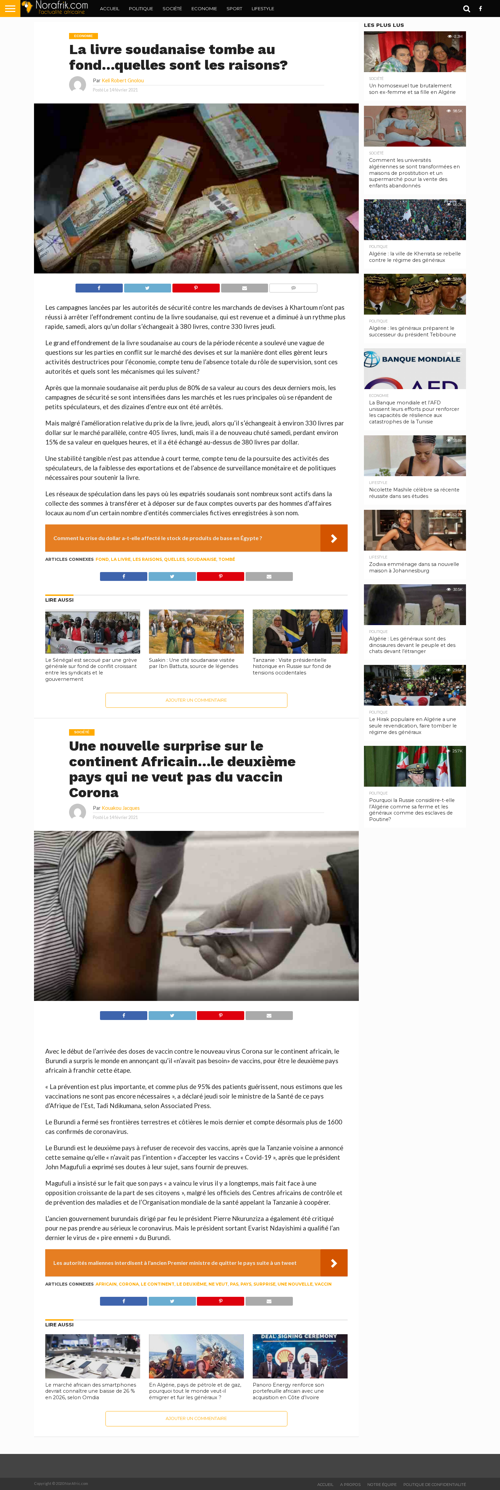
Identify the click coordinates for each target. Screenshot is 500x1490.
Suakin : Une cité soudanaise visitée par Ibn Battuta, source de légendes (193, 663)
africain (106, 1284)
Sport (234, 8)
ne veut (218, 1284)
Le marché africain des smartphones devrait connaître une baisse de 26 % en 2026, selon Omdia (90, 1391)
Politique (141, 8)
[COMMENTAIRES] (293, 286)
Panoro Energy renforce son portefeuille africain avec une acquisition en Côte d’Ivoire (288, 1391)
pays (245, 1284)
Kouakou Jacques (121, 808)
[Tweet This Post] (147, 286)
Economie (204, 8)
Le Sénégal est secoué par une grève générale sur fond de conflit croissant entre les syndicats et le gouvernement (91, 669)
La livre (121, 559)
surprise (264, 1284)
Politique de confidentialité (434, 1484)
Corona (129, 1284)
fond (102, 559)
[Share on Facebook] (99, 286)
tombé (226, 559)
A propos (350, 1484)
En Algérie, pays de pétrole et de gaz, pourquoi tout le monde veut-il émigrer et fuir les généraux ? (195, 1391)
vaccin (323, 1284)
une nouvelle (295, 1284)
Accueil (109, 8)
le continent (157, 1284)
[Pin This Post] (196, 286)
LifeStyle (263, 8)
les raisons (147, 559)
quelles (174, 559)
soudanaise (201, 559)
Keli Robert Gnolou (123, 80)
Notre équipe (382, 1484)
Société (172, 8)
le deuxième (191, 1284)
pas (234, 1284)
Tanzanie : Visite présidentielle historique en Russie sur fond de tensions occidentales (292, 666)
